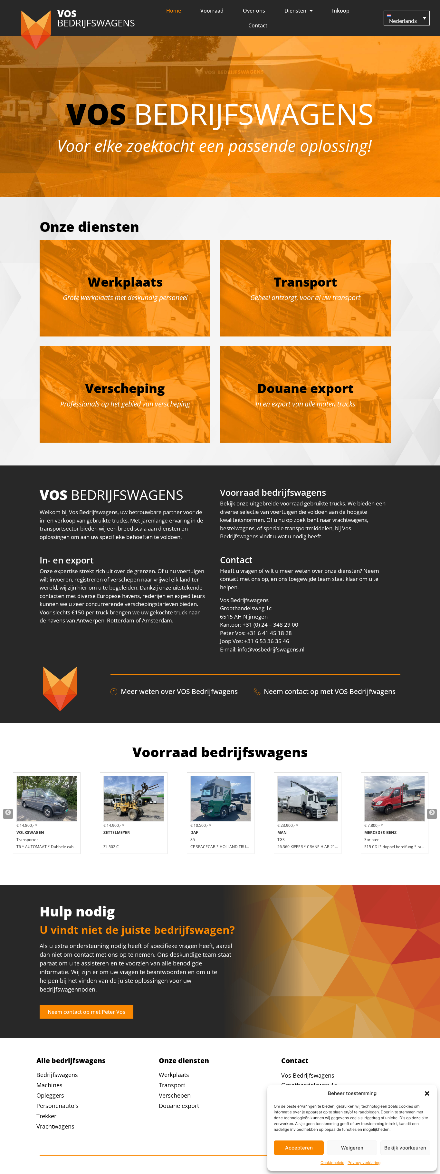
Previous (8, 814)
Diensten (295, 10)
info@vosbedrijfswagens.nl (271, 649)
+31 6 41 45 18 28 (269, 633)
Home (173, 10)
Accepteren (299, 1148)
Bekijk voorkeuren (405, 1148)
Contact (257, 25)
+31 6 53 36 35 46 (266, 641)
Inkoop (340, 10)
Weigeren (352, 1148)
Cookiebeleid (332, 1162)
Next (432, 814)
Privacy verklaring (364, 1162)
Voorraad (212, 10)
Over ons (254, 10)
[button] (427, 1093)
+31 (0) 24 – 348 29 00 (270, 624)
